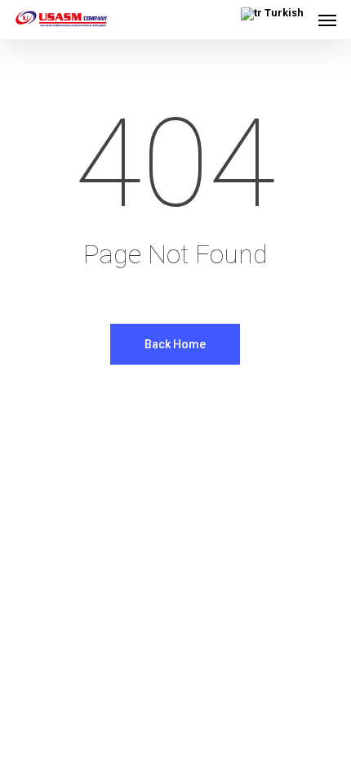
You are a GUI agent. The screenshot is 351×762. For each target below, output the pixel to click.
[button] (327, 19)
